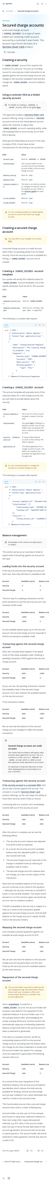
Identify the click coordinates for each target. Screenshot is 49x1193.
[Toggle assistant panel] (42, 4)
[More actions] (46, 4)
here (38, 107)
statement (14, 1004)
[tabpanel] (24, 353)
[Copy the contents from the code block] (39, 325)
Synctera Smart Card (13, 46)
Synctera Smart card (34, 114)
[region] (24, 586)
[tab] (6, 325)
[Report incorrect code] (35, 325)
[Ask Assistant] (43, 325)
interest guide (30, 191)
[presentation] (24, 353)
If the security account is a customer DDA (21, 785)
